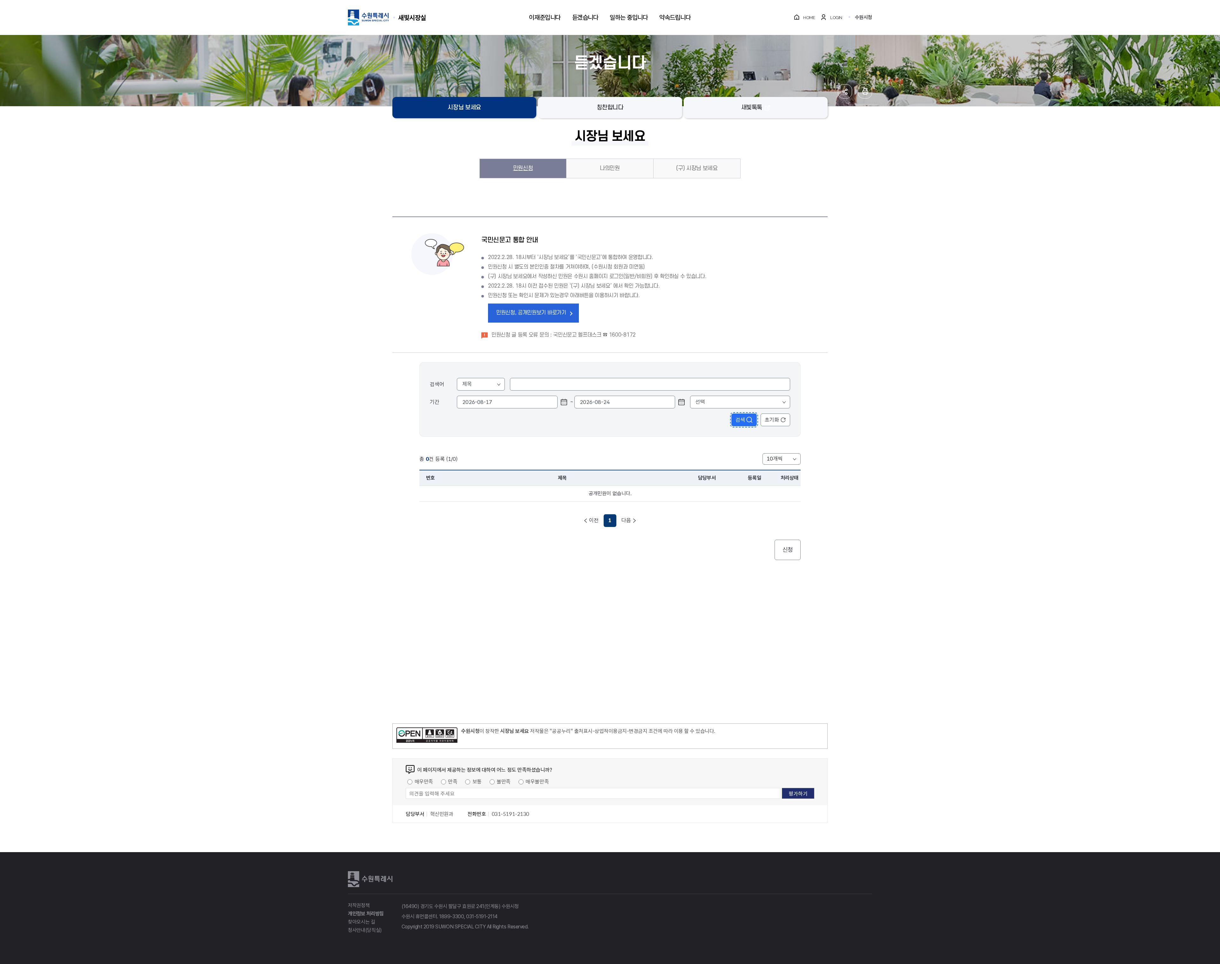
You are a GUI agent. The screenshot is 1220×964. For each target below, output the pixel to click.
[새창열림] (427, 736)
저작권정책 (358, 905)
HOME (809, 17)
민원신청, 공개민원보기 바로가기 (531, 313)
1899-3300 (451, 916)
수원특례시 (370, 879)
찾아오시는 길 (361, 922)
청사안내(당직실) (365, 930)
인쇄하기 (865, 91)
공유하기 (845, 91)
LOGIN (836, 17)
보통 (477, 781)
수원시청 (863, 17)
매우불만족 (537, 781)
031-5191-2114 (482, 916)
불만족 (504, 781)
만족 (452, 781)
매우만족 (424, 781)
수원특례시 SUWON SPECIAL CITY (412, 17)
